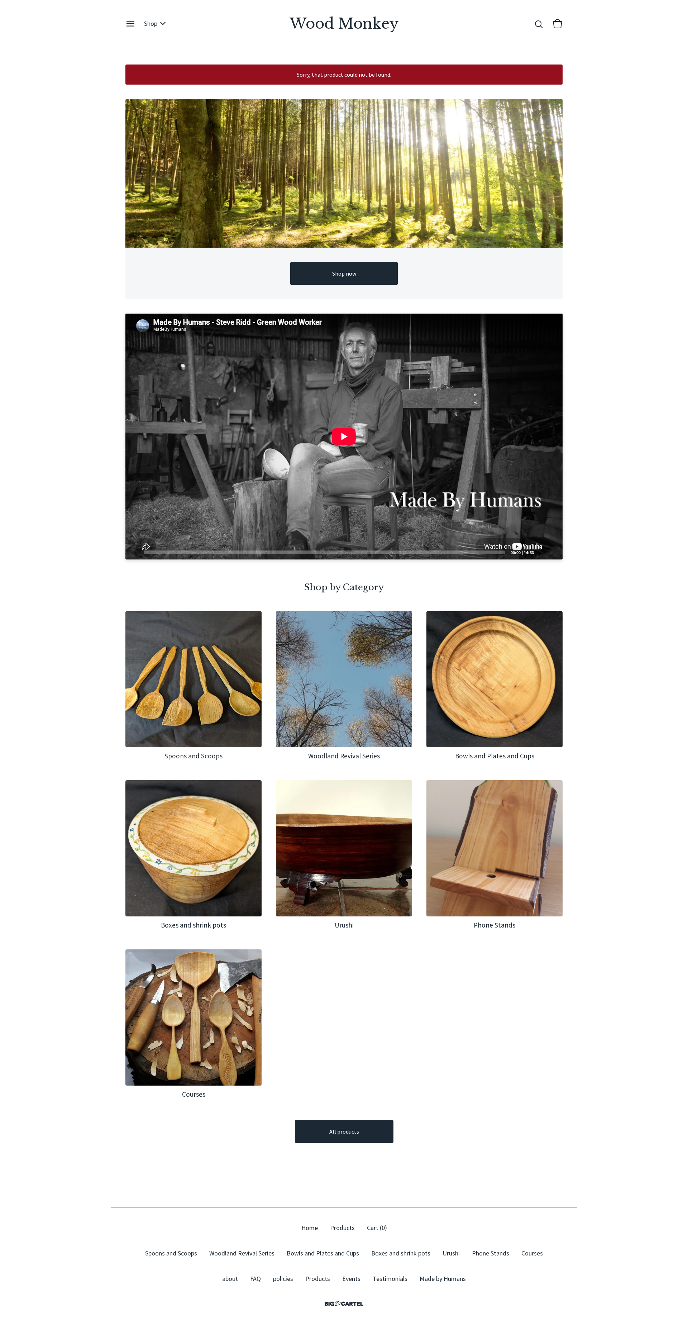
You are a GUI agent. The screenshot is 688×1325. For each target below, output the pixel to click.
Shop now (344, 273)
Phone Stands (490, 1253)
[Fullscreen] (553, 552)
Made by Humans (443, 1278)
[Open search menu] (538, 23)
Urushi (451, 1253)
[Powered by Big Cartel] (344, 1303)
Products (342, 1228)
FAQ (255, 1278)
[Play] (134, 552)
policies (283, 1278)
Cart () (377, 1228)
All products (344, 1131)
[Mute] (541, 552)
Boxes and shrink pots (400, 1253)
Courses (532, 1253)
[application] (344, 436)
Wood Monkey (344, 24)
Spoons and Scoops (171, 1253)
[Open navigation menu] (130, 23)
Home (309, 1228)
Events (351, 1278)
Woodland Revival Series (241, 1253)
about (230, 1278)
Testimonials (390, 1278)
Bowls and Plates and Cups (323, 1253)
